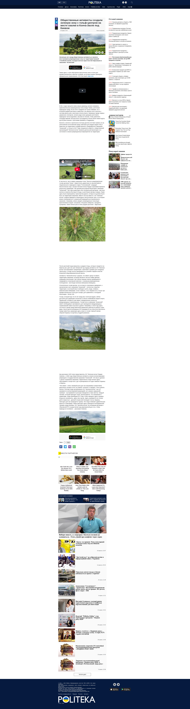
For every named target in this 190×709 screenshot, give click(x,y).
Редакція (75, 694)
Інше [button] (129, 7)
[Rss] (123, 2)
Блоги (87, 7)
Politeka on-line (95, 7)
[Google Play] (126, 689)
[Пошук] (132, 2)
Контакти (86, 694)
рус (64, 2)
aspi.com (90, 76)
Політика (81, 7)
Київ (103, 7)
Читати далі (82, 674)
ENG (124, 7)
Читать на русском (100, 30)
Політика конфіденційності (64, 694)
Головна (60, 7)
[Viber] (56, 25)
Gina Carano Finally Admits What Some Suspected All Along (122, 137)
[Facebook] (56, 19)
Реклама (80, 694)
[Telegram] (126, 2)
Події (118, 7)
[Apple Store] (114, 689)
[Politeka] (95, 2)
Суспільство (111, 7)
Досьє (67, 7)
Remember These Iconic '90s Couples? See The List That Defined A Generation (123, 130)
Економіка (73, 7)
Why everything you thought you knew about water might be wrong (123, 144)
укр (59, 2)
